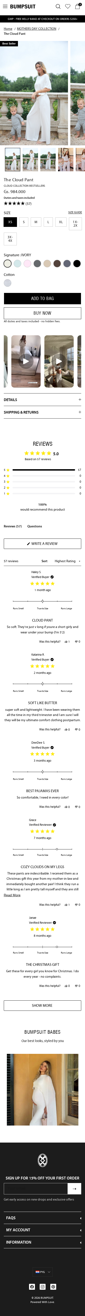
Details (10, 399)
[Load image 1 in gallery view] (34, 93)
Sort (45, 561)
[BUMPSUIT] (22, 6)
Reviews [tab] (13, 527)
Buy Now (42, 313)
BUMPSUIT (47, 1297)
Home (8, 28)
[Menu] (5, 6)
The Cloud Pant (15, 34)
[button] (42, 470)
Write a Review (52, 545)
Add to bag (42, 298)
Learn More (43, 1089)
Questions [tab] (34, 527)
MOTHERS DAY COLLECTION (36, 28)
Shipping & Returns (21, 412)
